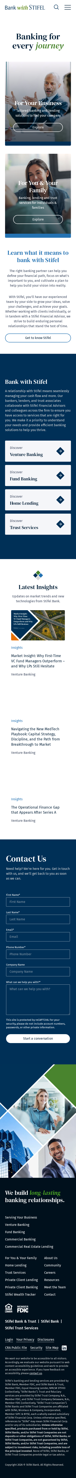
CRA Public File (16, 1348)
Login (9, 1339)
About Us (50, 1258)
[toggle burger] (67, 7)
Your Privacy (25, 1339)
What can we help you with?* (23, 982)
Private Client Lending (21, 1280)
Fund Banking (15, 1232)
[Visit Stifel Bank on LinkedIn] (64, 1347)
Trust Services (15, 1273)
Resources (51, 1280)
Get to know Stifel (38, 338)
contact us (35, 1373)
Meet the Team (55, 1287)
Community (52, 1265)
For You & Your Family (21, 1258)
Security (36, 1348)
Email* (10, 929)
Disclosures (45, 1339)
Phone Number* (16, 947)
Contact (50, 1294)
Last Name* (13, 912)
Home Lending (15, 1265)
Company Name (15, 964)
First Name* (13, 894)
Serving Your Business (21, 1217)
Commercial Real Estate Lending (29, 1247)
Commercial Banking (20, 1239)
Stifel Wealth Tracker (20, 1294)
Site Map (52, 1348)
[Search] (56, 7)
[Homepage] (25, 7)
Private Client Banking (21, 1287)
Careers (49, 1273)
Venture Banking (17, 1225)
